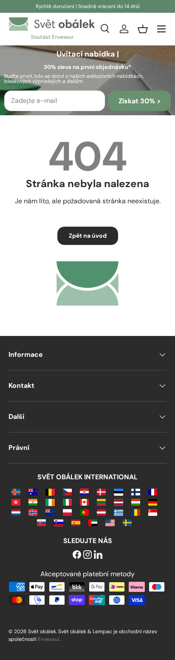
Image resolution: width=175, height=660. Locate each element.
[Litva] (101, 501)
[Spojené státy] (109, 522)
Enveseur (49, 639)
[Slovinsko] (58, 522)
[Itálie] (67, 501)
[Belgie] (49, 491)
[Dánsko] (101, 491)
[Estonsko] (118, 491)
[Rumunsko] (135, 511)
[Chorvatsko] (84, 491)
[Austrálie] (32, 491)
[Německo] (152, 501)
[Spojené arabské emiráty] (92, 522)
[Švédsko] (127, 522)
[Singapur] (152, 511)
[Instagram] (87, 555)
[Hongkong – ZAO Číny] (15, 501)
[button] (142, 29)
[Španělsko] (75, 522)
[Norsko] (32, 511)
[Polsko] (67, 511)
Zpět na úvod (88, 235)
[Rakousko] (101, 511)
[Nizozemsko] (15, 511)
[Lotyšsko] (118, 501)
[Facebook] (77, 555)
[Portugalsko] (84, 511)
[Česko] (67, 491)
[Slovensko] (41, 522)
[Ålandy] (15, 491)
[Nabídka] (161, 29)
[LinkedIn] (98, 555)
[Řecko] (118, 511)
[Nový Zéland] (49, 511)
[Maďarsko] (135, 501)
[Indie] (32, 501)
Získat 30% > (140, 101)
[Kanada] (84, 501)
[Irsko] (49, 501)
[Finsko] (135, 491)
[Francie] (152, 491)
